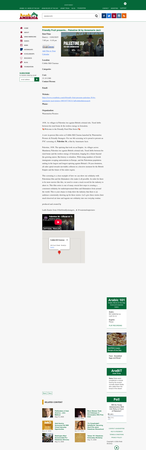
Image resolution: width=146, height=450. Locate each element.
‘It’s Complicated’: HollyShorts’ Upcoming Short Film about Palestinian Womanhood (95, 426)
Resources (28, 58)
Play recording (115, 325)
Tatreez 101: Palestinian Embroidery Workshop (95, 437)
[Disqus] (73, 303)
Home (26, 28)
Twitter (109, 14)
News (26, 45)
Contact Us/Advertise (117, 428)
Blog (73, 8)
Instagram (119, 14)
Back (44, 393)
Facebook (104, 14)
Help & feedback (117, 431)
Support (123, 8)
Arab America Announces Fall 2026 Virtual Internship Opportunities (62, 426)
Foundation (81, 8)
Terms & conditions (117, 434)
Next (50, 393)
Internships (28, 50)
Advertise (114, 8)
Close (125, 3)
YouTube (114, 14)
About (26, 32)
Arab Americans (30, 37)
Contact (105, 8)
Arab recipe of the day (50, 8)
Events (26, 41)
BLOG (26, 62)
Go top (115, 448)
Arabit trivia (64, 8)
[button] (59, 253)
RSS (123, 14)
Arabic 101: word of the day (29, 8)
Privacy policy (116, 437)
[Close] (67, 240)
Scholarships (29, 54)
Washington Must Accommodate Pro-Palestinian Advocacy (62, 438)
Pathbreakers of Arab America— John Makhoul (62, 413)
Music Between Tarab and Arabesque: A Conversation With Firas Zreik (95, 414)
